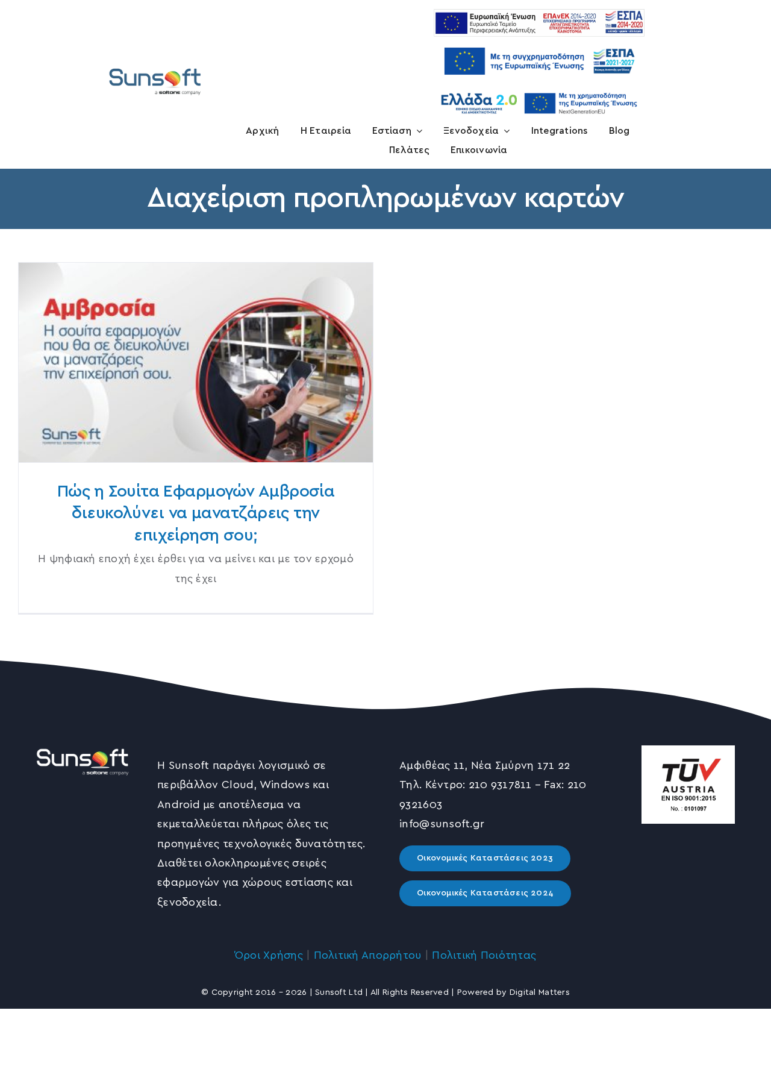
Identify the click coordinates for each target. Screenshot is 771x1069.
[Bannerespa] (539, 42)
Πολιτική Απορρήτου (368, 955)
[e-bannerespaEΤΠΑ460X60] (539, 14)
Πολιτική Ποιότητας (484, 955)
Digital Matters (540, 992)
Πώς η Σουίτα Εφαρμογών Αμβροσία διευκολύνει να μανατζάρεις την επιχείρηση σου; (196, 362)
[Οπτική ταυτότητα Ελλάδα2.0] (539, 91)
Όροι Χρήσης (269, 955)
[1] (155, 68)
